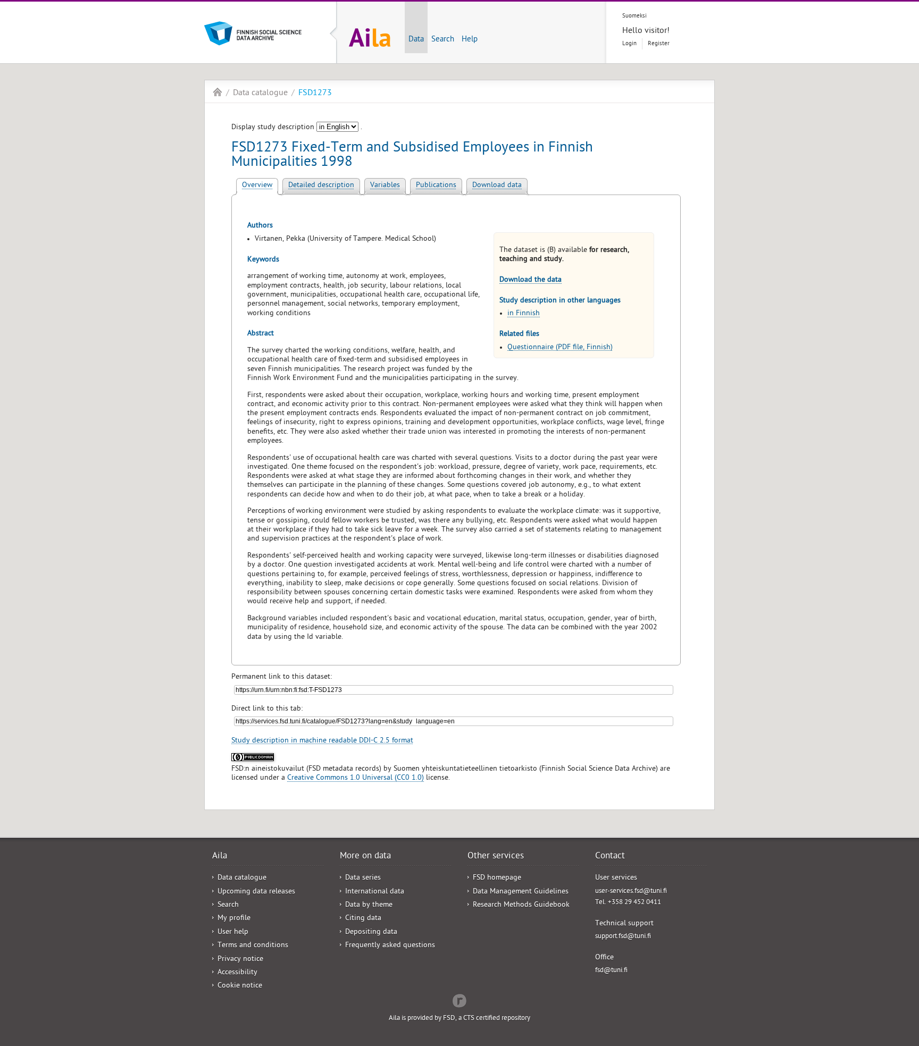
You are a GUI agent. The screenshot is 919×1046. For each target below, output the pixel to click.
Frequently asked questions (390, 945)
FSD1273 (315, 93)
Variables (385, 185)
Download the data (530, 280)
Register (659, 44)
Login (629, 44)
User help (233, 932)
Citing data (363, 918)
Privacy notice (240, 959)
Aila (217, 92)
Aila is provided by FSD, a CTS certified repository (459, 1019)
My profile (234, 918)
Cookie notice (240, 986)
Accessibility (237, 972)
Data (416, 40)
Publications (436, 185)
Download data (497, 185)
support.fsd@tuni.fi (623, 937)
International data (374, 892)
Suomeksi (634, 16)
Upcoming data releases (256, 892)
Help (470, 40)
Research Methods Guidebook (521, 905)
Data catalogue (260, 93)
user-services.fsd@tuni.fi (631, 892)
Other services (495, 856)
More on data (365, 856)
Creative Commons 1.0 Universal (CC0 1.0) (355, 778)
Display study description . (296, 127)
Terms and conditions (253, 945)
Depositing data (371, 932)
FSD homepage (497, 878)
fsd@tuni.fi (611, 971)
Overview (257, 185)
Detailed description (321, 185)
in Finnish (523, 313)
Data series (363, 878)
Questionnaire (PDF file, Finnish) (560, 347)
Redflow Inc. (459, 999)
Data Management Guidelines (521, 892)
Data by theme (368, 905)
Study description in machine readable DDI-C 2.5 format (322, 741)
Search (442, 40)
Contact (610, 856)
